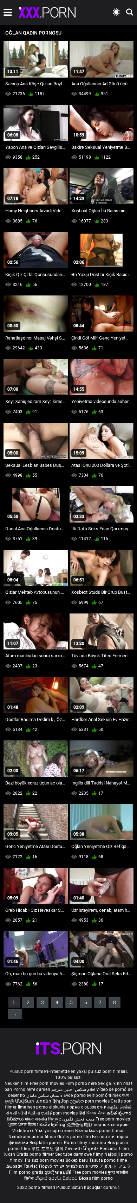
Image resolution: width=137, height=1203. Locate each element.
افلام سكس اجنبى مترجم (73, 1089)
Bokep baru (77, 1160)
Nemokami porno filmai (32, 1136)
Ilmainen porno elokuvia (42, 1107)
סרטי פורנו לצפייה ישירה (75, 1166)
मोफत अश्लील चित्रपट (44, 1119)
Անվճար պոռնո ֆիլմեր (42, 1101)
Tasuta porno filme (108, 1160)
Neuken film (16, 1083)
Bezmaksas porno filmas (100, 1130)
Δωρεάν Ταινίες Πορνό (29, 1166)
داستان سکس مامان (44, 1095)
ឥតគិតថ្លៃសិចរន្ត (53, 1124)
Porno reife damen (31, 1089)
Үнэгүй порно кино (55, 1130)
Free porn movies (47, 1083)
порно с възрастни (86, 1107)
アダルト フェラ (115, 1166)
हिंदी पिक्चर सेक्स (92, 1113)
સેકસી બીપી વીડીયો (23, 1113)
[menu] (8, 12)
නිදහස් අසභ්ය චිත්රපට (57, 1178)
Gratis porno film (74, 1136)
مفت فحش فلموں (79, 1119)
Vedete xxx (23, 1130)
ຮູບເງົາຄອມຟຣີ (58, 1172)
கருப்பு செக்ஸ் (119, 1107)
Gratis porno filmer (36, 1154)
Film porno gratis (26, 1172)
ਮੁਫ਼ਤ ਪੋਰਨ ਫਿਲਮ (23, 1124)
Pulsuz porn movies (45, 1160)
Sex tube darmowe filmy (79, 1154)
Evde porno (75, 1095)
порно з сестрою (111, 1124)
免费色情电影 (80, 1124)
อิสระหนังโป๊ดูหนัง (82, 1148)
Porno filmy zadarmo (85, 1142)
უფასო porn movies (90, 1101)
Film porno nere (81, 1083)
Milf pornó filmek (104, 1095)
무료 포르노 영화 (48, 1148)
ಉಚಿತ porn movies (60, 1113)
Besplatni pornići (47, 1142)
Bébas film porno (96, 1178)
